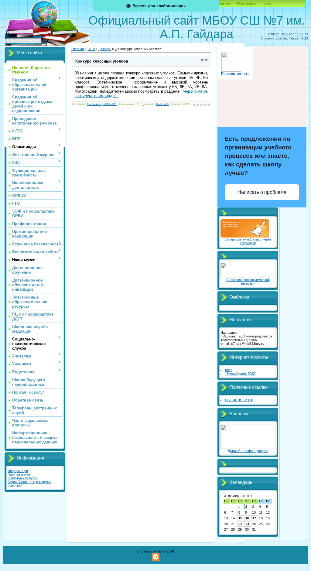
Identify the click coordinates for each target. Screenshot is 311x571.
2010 (91, 49)
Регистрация (246, 3)
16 (247, 518)
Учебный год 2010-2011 (102, 104)
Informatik (162, 104)
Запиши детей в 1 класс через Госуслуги (247, 241)
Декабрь (104, 49)
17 (254, 518)
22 (240, 524)
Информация (18, 471)
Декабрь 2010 (238, 496)
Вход (267, 3)
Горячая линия (19, 474)
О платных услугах (22, 478)
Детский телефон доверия (248, 451)
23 (247, 524)
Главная (223, 3)
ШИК (228, 370)
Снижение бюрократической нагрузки (248, 281)
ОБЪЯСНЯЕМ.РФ (239, 400)
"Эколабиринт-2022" (240, 373)
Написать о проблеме (262, 192)
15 (240, 518)
